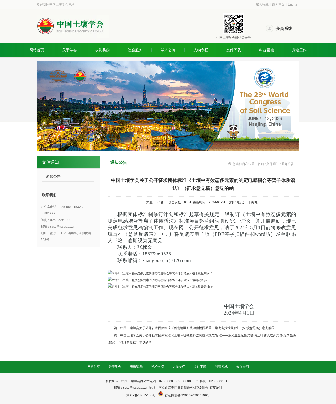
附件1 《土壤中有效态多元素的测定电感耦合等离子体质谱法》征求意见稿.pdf (162, 273)
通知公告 (53, 176)
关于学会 (69, 50)
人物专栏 (200, 50)
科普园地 (266, 50)
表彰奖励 (102, 50)
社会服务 (135, 50)
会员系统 (284, 28)
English (293, 4)
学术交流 (168, 50)
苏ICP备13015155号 (141, 395)
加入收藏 (262, 4)
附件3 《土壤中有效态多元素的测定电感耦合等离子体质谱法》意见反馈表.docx (162, 286)
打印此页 (236, 202)
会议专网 (242, 367)
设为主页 (278, 4)
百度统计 (216, 388)
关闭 (254, 202)
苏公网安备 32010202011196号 (187, 395)
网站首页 (36, 50)
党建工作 (299, 50)
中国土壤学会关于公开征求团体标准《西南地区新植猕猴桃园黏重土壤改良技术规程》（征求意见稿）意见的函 (197, 328)
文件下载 (233, 50)
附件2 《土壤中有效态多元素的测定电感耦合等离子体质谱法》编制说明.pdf (160, 280)
